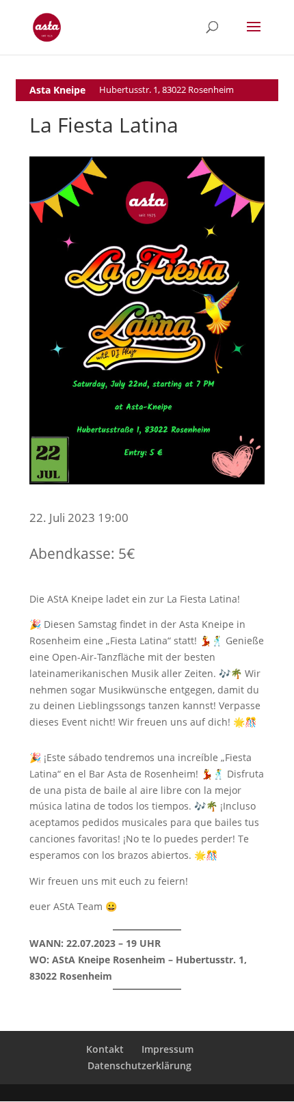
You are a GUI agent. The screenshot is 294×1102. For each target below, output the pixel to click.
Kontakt (105, 1049)
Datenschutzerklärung (139, 1065)
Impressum (167, 1049)
